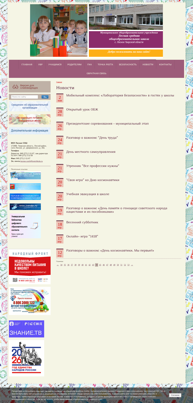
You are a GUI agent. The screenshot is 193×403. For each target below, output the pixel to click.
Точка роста (105, 64)
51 (121, 265)
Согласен (175, 395)
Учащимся (54, 64)
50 (118, 265)
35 (65, 265)
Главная (26, 64)
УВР (40, 64)
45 (100, 265)
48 (111, 265)
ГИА (89, 64)
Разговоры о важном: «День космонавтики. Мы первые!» (110, 250)
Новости (148, 64)
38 (75, 265)
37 (72, 265)
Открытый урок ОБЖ (82, 109)
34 (61, 265)
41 (86, 265)
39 (79, 265)
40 (83, 265)
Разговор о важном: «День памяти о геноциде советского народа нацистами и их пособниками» (116, 210)
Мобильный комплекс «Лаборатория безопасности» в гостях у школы (120, 95)
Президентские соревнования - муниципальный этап (107, 123)
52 (125, 265)
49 (114, 265)
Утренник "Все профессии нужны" (92, 166)
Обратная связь (96, 73)
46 (104, 265)
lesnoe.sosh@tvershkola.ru (31, 161)
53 (128, 265)
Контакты (165, 64)
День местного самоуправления (90, 152)
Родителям (74, 64)
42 (90, 265)
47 (107, 265)
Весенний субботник (82, 222)
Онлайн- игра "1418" (82, 236)
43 (93, 265)
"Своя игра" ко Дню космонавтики (92, 180)
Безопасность (128, 64)
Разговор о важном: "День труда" (92, 137)
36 (68, 265)
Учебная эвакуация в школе (87, 194)
